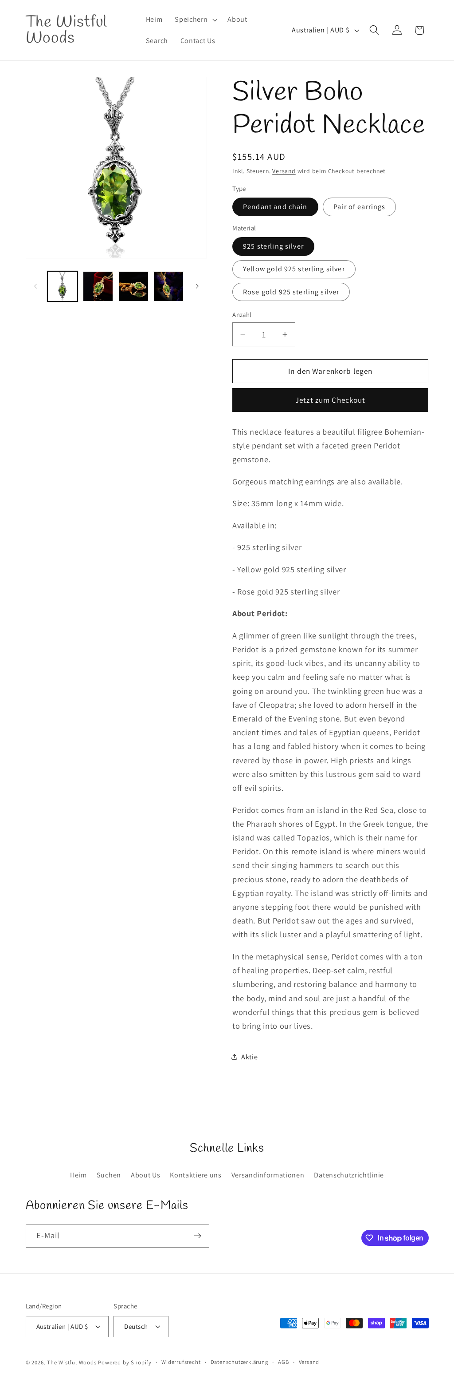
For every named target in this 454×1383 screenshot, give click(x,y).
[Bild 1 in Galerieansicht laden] (62, 286)
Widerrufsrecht (180, 1362)
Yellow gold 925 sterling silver (294, 268)
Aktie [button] (249, 1057)
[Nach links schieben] (35, 286)
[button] (194, 19)
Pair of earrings (359, 206)
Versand (284, 171)
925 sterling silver (273, 246)
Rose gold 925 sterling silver (291, 292)
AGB (283, 1362)
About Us (145, 1175)
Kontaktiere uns (195, 1175)
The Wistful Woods (72, 1362)
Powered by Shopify (125, 1362)
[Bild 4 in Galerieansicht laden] (168, 286)
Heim (78, 1175)
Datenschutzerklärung (239, 1362)
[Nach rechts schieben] (197, 286)
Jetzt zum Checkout (330, 400)
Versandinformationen (268, 1175)
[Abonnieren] (197, 1236)
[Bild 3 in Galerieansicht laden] (133, 286)
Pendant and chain (275, 206)
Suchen (109, 1175)
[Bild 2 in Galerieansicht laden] (98, 286)
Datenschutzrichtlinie (349, 1175)
